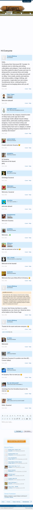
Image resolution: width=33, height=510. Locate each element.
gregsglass (10, 153)
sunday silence (11, 459)
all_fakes (9, 338)
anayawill (10, 450)
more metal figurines (12, 457)
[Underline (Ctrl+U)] (7, 416)
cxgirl (8, 352)
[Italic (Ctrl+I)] (5, 416)
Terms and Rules (29, 508)
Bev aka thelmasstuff (12, 383)
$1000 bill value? (11, 474)
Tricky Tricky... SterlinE (13, 486)
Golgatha (10, 467)
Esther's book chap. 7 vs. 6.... (14, 466)
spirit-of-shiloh (11, 139)
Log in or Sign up (26, 1)
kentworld (9, 272)
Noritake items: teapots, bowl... (14, 449)
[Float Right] (25, 419)
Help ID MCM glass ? (12, 482)
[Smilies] (12, 419)
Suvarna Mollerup (12, 56)
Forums (9, 12)
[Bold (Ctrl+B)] (3, 416)
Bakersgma (10, 186)
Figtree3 (9, 399)
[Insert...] (19, 419)
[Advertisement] (16, 32)
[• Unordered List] (3, 419)
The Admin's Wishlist (8, 497)
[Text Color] (10, 416)
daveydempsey (11, 214)
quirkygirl (9, 171)
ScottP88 (10, 475)
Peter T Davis (10, 94)
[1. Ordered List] (5, 419)
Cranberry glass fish (12, 478)
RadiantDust (10, 471)
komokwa (9, 200)
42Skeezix (10, 243)
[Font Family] (15, 416)
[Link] (18, 416)
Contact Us (18, 505)
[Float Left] (22, 419)
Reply (30, 88)
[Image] (15, 419)
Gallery (15, 12)
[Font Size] (12, 416)
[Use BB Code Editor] (30, 416)
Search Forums (5, 14)
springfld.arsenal (11, 108)
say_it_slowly (10, 257)
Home (3, 12)
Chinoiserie (10, 454)
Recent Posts (13, 14)
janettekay (10, 229)
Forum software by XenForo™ (6, 508)
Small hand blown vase (13, 453)
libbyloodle (10, 368)
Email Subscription (28, 505)
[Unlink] (20, 416)
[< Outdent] (7, 419)
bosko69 (10, 483)
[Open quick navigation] (31, 501)
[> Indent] (9, 419)
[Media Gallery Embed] (27, 419)
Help (22, 505)
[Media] (17, 419)
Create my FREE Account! (16, 441)
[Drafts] (30, 419)
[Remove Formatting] (27, 416)
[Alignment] (23, 416)
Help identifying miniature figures (15, 461)
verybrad (10, 487)
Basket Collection (12, 470)
